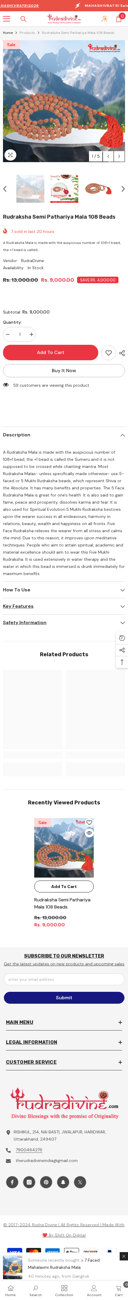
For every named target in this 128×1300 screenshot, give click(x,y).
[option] (64, 101)
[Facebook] (12, 1182)
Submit (64, 997)
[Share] (120, 353)
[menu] (6, 18)
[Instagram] (29, 1182)
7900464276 (29, 1149)
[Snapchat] (63, 1182)
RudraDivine (32, 260)
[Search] (23, 19)
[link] (33, 755)
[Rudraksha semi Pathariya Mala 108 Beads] (64, 848)
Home (8, 32)
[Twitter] (80, 1182)
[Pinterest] (46, 1182)
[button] (108, 156)
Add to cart (50, 352)
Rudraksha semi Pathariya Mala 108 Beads (62, 903)
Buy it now (64, 370)
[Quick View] (89, 832)
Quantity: (12, 322)
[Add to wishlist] (108, 352)
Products (27, 32)
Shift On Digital (70, 1235)
